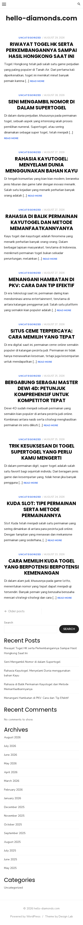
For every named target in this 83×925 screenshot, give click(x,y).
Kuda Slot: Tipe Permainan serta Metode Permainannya (41, 509)
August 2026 (12, 737)
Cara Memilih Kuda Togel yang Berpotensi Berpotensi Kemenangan (41, 567)
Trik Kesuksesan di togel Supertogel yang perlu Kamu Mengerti (41, 452)
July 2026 (10, 746)
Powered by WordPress (25, 916)
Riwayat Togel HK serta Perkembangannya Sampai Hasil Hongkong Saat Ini (41, 50)
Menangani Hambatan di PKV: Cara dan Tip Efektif (41, 282)
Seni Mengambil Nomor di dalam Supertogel (41, 104)
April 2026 (10, 772)
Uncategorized (30, 37)
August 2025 (12, 842)
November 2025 (14, 816)
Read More (37, 81)
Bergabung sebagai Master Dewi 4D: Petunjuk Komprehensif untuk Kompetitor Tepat (41, 391)
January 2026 (12, 798)
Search (8, 622)
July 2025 (10, 850)
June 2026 (10, 755)
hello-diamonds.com (41, 18)
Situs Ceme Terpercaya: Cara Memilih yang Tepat (41, 334)
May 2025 (10, 868)
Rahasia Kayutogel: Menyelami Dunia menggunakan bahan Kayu (41, 164)
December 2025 (14, 807)
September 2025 (14, 833)
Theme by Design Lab (59, 916)
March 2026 (11, 781)
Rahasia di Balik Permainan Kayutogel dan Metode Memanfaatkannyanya (41, 222)
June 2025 (10, 859)
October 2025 (13, 824)
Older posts (16, 611)
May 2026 (10, 763)
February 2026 (13, 790)
